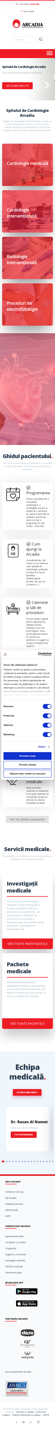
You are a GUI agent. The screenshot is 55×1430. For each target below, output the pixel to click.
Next (47, 87)
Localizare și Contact (15, 1242)
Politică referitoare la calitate (26, 1415)
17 (52, 1161)
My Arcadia (29, 11)
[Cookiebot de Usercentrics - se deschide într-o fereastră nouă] (38, 654)
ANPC (8, 1216)
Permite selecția (27, 765)
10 (31, 1161)
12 (37, 1161)
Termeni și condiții (25, 1411)
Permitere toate (27, 756)
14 (43, 1161)
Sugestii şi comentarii (15, 1254)
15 (46, 1161)
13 (40, 1161)
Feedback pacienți (14, 1203)
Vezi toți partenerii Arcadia (18, 1371)
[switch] (47, 715)
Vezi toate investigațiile (27, 944)
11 (34, 1161)
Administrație (11, 1209)
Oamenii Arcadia (13, 1272)
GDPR (46, 1415)
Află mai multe (17, 86)
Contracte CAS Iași (14, 1191)
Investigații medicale (15, 1260)
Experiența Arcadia (14, 1236)
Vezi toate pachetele (27, 1023)
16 (49, 1161)
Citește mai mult (27, 1092)
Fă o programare (24, 1134)
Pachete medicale (14, 1266)
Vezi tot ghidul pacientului (27, 819)
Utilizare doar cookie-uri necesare (28, 773)
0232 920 (34, 4)
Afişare (42, 746)
